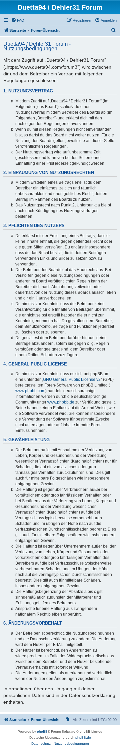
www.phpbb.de (60, 402)
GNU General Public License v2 (72, 379)
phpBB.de (83, 737)
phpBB (42, 731)
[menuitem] (17, 20)
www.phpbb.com (30, 391)
